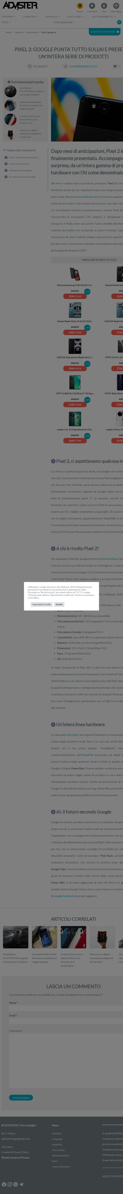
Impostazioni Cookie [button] (42, 604)
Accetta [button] (59, 604)
